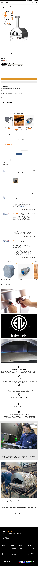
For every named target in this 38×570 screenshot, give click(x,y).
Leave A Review (30, 554)
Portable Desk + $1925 (19, 65)
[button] (19, 82)
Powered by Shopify (13, 567)
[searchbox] (6, 160)
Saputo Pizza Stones (4, 549)
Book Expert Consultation (13, 553)
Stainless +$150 (7, 61)
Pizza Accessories (4, 548)
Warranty (3, 554)
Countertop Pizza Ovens (31, 553)
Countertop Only (4, 65)
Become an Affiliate (13, 554)
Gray (2, 61)
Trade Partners (12, 547)
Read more (22, 206)
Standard (3, 69)
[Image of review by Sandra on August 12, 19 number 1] (15, 180)
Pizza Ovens (3, 547)
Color (3, 58)
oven (4, 164)
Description (3, 100)
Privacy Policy (21, 549)
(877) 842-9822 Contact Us (4, 542)
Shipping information (4, 104)
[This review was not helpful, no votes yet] (34, 193)
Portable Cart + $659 (11, 65)
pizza (7, 164)
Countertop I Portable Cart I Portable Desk (8, 63)
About (20, 547)
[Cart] (34, 2)
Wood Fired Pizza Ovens (31, 548)
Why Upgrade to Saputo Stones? (6, 102)
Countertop (26, 416)
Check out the (11, 53)
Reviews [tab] (4, 134)
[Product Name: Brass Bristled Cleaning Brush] (19, 123)
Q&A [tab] (9, 134)
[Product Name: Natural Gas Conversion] (29, 123)
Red (4, 61)
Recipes (3, 553)
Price (2, 72)
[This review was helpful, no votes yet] (32, 193)
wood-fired (8, 417)
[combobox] (16, 160)
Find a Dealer (20, 548)
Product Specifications (5, 106)
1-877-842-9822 (34, 0)
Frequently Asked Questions (31, 547)
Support (11, 549)
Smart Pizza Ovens (30, 549)
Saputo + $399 (8, 69)
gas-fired (11, 417)
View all (36, 261)
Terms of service (4, 555)
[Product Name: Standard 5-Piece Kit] (8, 123)
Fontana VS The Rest (13, 548)
